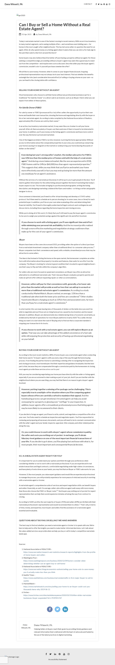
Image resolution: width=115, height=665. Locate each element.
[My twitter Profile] (99, 4)
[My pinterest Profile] (104, 4)
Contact (88, 4)
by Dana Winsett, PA (43, 34)
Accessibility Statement (57, 659)
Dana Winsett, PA (14, 4)
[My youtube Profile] (107, 4)
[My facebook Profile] (96, 4)
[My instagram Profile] (109, 4)
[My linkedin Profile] (101, 4)
